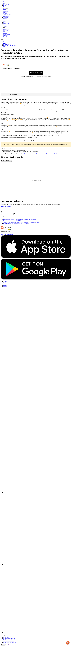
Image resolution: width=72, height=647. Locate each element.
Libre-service (6, 46)
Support (5, 286)
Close (2, 644)
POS (4, 1)
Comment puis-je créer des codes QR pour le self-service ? (16, 223)
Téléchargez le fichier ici (6, 160)
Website (5, 6)
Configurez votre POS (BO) (9, 45)
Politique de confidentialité (9, 639)
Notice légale (6, 637)
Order (4, 5)
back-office (3, 103)
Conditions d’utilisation (8, 641)
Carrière (5, 285)
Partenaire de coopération (9, 638)
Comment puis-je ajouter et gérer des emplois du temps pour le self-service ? (20, 219)
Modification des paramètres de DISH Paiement (14, 220)
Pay (4, 3)
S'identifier (5, 17)
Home (4, 41)
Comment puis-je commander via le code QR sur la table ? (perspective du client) (21, 222)
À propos (5, 281)
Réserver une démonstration (7, 234)
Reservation (6, 4)
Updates (5, 18)
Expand (7, 644)
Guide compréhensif (7, 44)
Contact (5, 282)
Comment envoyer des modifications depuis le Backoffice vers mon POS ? (40, 153)
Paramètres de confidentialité (9, 642)
